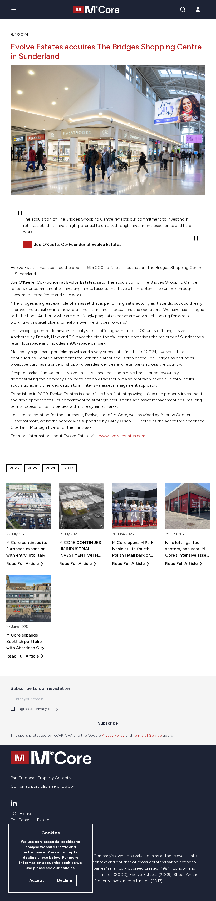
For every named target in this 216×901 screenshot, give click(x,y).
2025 (32, 468)
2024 (50, 468)
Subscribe (108, 723)
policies (67, 868)
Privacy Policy (113, 735)
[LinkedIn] (14, 803)
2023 (68, 468)
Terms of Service (147, 735)
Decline (64, 880)
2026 (14, 468)
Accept (36, 880)
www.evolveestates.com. (122, 435)
